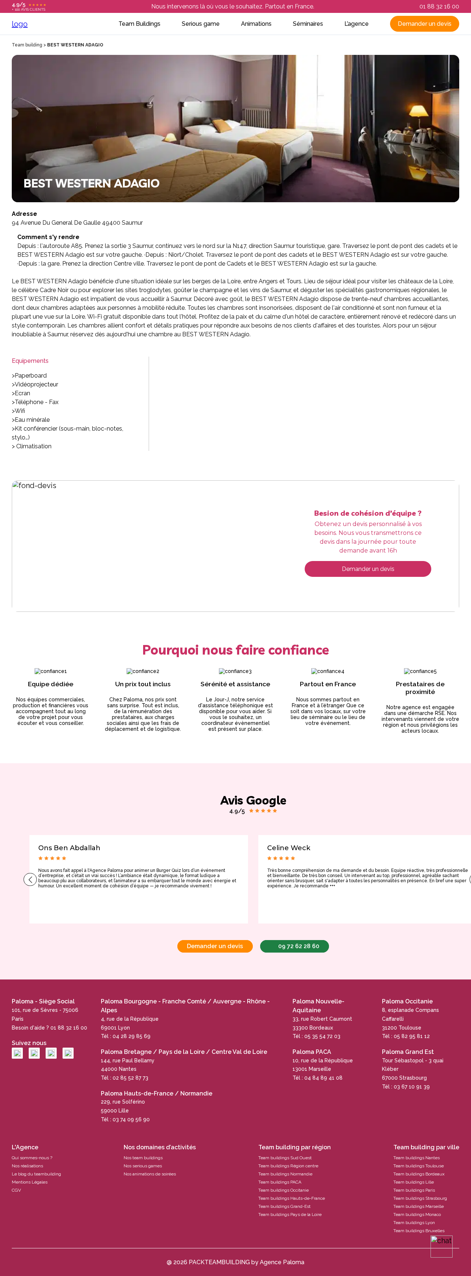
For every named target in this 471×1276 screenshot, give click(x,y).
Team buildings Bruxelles (419, 1230)
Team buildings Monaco (417, 1214)
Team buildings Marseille (418, 1206)
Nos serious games (143, 1165)
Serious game (201, 23)
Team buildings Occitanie (283, 1190)
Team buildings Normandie (285, 1174)
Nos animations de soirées (150, 1174)
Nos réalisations (27, 1165)
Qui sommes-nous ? (32, 1157)
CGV (16, 1190)
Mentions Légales (29, 1182)
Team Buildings (139, 23)
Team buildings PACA (279, 1182)
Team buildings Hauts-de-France (291, 1198)
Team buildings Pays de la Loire (290, 1214)
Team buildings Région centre (288, 1165)
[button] (30, 879)
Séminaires (308, 23)
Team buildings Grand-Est (284, 1206)
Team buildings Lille (413, 1182)
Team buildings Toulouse (418, 1165)
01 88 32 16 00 (439, 6)
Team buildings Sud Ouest (285, 1157)
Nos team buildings (143, 1157)
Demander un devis (424, 23)
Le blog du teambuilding (36, 1174)
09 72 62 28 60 (298, 946)
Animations (256, 23)
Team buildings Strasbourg (420, 1198)
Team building (27, 45)
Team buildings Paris (414, 1190)
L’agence (356, 23)
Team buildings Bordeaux (419, 1174)
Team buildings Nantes (416, 1157)
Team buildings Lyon (414, 1222)
